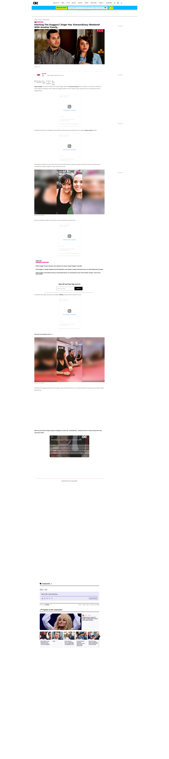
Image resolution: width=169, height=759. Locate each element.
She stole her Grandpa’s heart (42, 334)
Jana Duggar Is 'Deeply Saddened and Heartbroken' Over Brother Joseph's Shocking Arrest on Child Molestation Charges (69, 269)
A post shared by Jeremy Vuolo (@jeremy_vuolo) (69, 328)
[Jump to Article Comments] (35, 81)
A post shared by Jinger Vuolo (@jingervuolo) (69, 123)
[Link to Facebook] (114, 2)
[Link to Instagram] (118, 2)
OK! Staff (44, 73)
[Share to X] (43, 81)
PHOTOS (80, 2)
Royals (74, 2)
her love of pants (73, 86)
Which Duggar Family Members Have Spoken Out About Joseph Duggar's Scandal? (59, 266)
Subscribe (109, 2)
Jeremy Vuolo (88, 130)
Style (68, 2)
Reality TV (56, 2)
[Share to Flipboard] (48, 81)
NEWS (62, 2)
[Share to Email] (53, 81)
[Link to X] (121, 2)
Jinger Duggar (46, 19)
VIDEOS (86, 2)
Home (35, 19)
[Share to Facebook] (39, 81)
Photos (40, 19)
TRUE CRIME (94, 2)
